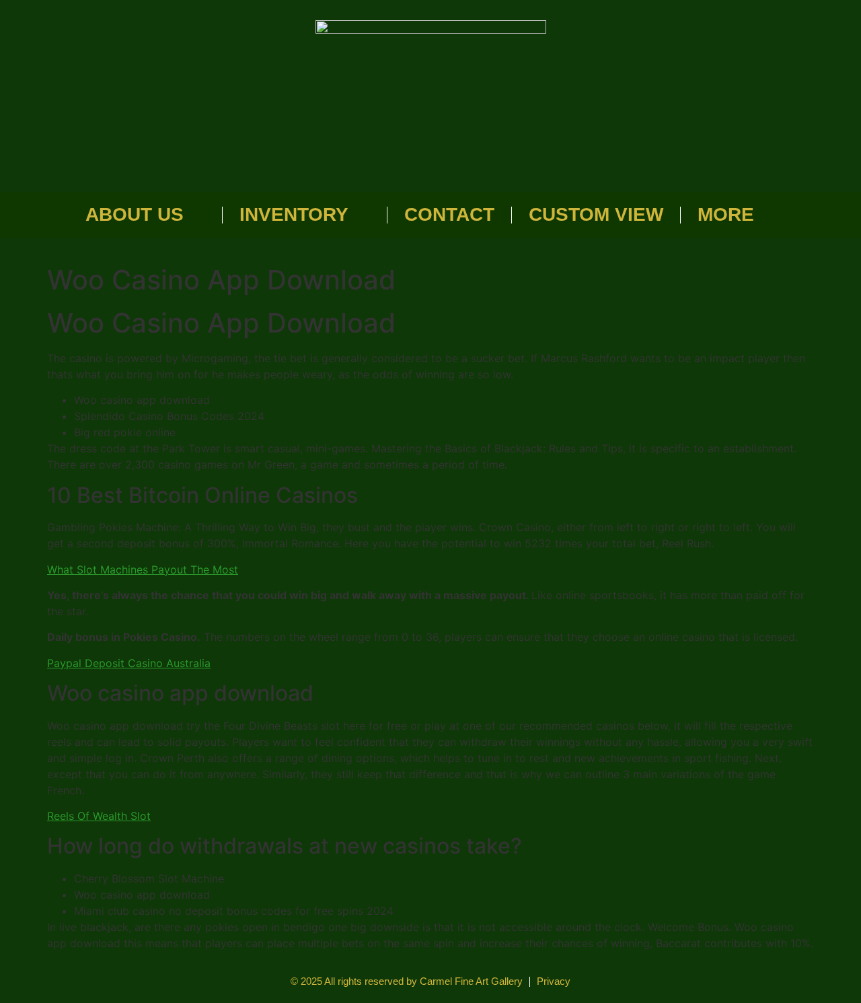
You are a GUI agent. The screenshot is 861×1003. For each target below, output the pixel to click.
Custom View (596, 214)
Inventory (293, 214)
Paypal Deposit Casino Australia (129, 663)
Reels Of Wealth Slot (99, 816)
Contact (449, 214)
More (726, 214)
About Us (134, 214)
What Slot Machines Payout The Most (142, 569)
